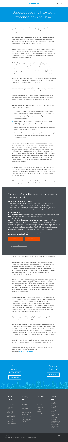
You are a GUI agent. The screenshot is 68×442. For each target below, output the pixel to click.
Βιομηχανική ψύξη (27, 417)
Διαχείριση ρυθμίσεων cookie (19, 246)
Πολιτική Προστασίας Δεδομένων (28, 437)
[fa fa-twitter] (53, 435)
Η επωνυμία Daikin (10, 407)
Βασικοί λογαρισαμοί (39, 412)
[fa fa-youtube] (59, 435)
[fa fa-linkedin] (56, 435)
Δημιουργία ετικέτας (54, 410)
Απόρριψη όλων (32, 239)
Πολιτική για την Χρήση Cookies (18, 234)
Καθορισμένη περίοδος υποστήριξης (55, 415)
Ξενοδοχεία (25, 414)
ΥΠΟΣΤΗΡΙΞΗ (40, 407)
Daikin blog (10, 419)
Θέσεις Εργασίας (11, 423)
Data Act (19, 440)
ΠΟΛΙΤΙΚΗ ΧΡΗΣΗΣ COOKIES (12, 437)
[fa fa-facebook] (51, 435)
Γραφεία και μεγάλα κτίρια (25, 409)
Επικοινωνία (39, 405)
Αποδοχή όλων (15, 239)
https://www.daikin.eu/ (26, 351)
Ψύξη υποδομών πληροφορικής (26, 420)
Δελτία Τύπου (10, 421)
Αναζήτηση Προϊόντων (54, 402)
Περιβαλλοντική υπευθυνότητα (11, 415)
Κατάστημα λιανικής (24, 405)
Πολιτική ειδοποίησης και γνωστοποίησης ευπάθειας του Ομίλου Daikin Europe (55, 423)
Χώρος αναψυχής (26, 412)
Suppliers (38, 409)
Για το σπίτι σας (26, 402)
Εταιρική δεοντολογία (10, 440)
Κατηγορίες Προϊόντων (54, 406)
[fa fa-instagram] (61, 435)
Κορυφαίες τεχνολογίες (10, 411)
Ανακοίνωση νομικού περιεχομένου (25, 435)
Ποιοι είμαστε (10, 405)
